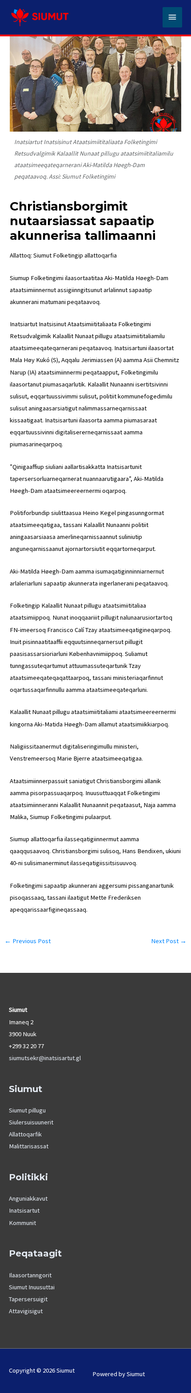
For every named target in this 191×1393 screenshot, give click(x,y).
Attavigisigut (26, 1311)
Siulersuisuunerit (31, 1122)
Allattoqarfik (25, 1134)
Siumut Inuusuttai (32, 1287)
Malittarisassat (28, 1146)
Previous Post (27, 941)
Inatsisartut (24, 1210)
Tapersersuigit (28, 1299)
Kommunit (22, 1223)
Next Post (169, 941)
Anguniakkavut (28, 1198)
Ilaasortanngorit (30, 1275)
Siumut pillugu (27, 1110)
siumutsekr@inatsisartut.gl (45, 1058)
